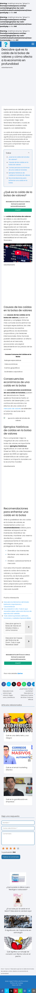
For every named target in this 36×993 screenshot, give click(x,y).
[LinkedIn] (29, 684)
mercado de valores (12, 408)
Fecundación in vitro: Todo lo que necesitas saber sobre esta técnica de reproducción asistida (18, 611)
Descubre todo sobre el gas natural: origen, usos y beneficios (9, 694)
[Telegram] (29, 991)
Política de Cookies (16, 983)
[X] (14, 684)
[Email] (33, 991)
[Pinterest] (19, 684)
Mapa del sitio (16, 985)
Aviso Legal (9, 981)
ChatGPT (18, 210)
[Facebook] (3, 684)
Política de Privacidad (21, 981)
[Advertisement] (18, 86)
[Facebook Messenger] (9, 684)
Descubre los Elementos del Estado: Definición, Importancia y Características (16, 604)
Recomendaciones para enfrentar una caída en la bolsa (18, 180)
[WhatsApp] (24, 684)
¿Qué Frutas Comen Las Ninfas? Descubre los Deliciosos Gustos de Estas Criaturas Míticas (26, 694)
